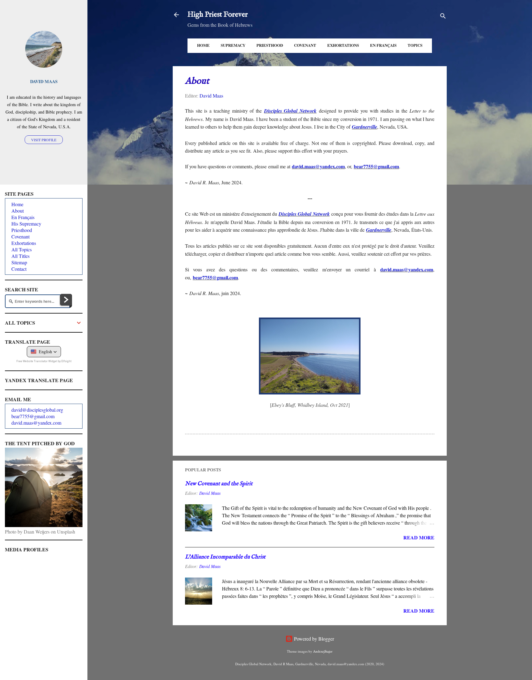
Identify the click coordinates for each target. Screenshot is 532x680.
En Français (383, 45)
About (17, 210)
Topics (415, 45)
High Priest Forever (217, 14)
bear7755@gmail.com (215, 277)
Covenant (305, 45)
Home (203, 45)
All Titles (20, 256)
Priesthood (269, 45)
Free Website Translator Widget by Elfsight (43, 361)
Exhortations (343, 45)
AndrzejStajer (322, 651)
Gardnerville (364, 126)
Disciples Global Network (290, 110)
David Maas (44, 81)
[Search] (443, 16)
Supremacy (233, 45)
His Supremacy (26, 223)
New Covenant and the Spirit (218, 483)
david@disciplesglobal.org (37, 409)
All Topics (21, 249)
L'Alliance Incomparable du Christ (225, 557)
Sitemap (19, 262)
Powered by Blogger (313, 638)
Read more (418, 537)
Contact (18, 269)
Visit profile (43, 139)
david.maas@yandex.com (318, 166)
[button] (44, 351)
